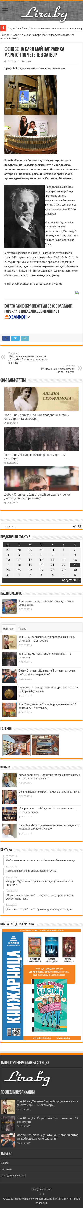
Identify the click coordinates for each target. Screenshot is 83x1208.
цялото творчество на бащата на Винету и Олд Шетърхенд (60, 200)
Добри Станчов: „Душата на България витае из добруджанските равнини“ (37, 496)
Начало (4, 34)
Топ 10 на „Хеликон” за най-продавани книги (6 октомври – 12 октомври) (36, 417)
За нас (5, 1162)
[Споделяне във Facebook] (77, 292)
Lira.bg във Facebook (13, 1175)
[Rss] (40, 1194)
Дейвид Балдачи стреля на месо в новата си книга (49, 791)
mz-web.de (55, 283)
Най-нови (8, 628)
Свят (16, 34)
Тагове (22, 628)
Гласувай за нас (41, 1189)
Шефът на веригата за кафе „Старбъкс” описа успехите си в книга (28, 358)
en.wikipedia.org (21, 283)
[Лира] (44, 10)
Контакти (6, 1169)
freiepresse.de (40, 283)
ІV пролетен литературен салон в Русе (58, 368)
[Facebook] (43, 1194)
